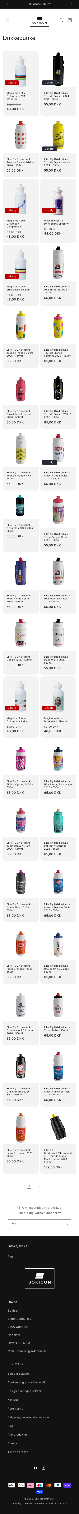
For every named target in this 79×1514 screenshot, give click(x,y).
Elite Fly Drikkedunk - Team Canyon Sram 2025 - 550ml (57, 537)
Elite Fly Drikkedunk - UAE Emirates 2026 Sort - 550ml (20, 1091)
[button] (7, 20)
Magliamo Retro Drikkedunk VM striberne (16, 96)
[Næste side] (50, 1186)
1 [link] (29, 1186)
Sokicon (39, 1498)
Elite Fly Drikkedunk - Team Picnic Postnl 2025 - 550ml (20, 598)
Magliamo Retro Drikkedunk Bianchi (55, 720)
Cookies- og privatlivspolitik (27, 1382)
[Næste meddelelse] (72, 4)
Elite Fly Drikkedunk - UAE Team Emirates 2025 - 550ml (57, 598)
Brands (12, 1443)
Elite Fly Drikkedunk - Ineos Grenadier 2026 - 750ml (20, 1153)
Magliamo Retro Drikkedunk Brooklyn (56, 222)
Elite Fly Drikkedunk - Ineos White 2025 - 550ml (57, 659)
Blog (11, 1425)
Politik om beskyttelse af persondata (46, 1503)
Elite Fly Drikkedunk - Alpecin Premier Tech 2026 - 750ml (57, 1091)
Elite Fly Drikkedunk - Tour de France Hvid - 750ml (20, 475)
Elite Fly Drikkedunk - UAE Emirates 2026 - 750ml (57, 289)
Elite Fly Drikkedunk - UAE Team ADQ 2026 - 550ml (57, 968)
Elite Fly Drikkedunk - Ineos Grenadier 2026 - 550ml (20, 968)
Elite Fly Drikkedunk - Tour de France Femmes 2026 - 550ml (57, 352)
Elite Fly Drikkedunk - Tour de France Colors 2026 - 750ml (20, 352)
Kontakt (13, 1399)
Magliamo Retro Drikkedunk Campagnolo (16, 223)
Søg (10, 1256)
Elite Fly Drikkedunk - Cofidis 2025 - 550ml (20, 658)
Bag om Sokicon (19, 1373)
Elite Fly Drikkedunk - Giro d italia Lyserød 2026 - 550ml (20, 414)
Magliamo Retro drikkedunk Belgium (18, 288)
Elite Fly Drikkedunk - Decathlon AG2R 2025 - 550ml (21, 527)
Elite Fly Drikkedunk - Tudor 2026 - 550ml (57, 1029)
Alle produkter (17, 1434)
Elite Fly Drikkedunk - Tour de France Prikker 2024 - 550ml (20, 162)
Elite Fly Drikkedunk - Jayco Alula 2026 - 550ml (20, 907)
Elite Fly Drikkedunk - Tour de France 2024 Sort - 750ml (57, 96)
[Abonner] (67, 1223)
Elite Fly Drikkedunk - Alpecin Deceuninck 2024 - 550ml (57, 475)
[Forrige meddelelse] (7, 4)
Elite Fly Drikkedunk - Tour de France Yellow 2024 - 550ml (57, 162)
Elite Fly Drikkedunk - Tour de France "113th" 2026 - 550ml (57, 414)
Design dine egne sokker (24, 1391)
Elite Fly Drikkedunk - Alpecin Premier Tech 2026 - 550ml (57, 907)
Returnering (16, 1408)
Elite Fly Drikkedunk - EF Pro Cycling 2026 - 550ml (20, 784)
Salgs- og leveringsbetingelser (28, 1417)
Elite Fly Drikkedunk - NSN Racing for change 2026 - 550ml (58, 784)
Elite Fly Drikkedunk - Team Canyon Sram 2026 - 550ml (20, 845)
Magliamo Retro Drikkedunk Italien (18, 720)
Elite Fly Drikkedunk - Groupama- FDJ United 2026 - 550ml (20, 1030)
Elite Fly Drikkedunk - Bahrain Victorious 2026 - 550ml (57, 845)
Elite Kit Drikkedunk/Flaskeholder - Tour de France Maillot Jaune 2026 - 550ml (58, 1156)
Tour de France (18, 1451)
